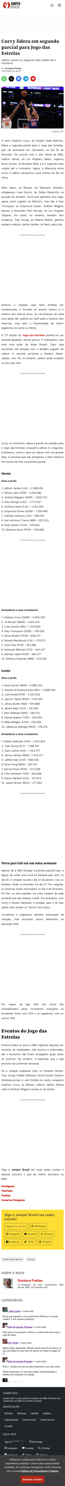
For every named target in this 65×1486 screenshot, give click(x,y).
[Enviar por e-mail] (33, 78)
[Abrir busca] (52, 5)
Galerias (47, 1413)
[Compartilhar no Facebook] (18, 78)
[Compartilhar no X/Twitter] (11, 78)
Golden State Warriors (13, 1259)
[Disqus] (32, 1344)
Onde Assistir (29, 1419)
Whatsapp (40, 1226)
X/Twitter (48, 1234)
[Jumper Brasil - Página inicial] (11, 5)
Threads (46, 1241)
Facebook (14, 1242)
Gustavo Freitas (13, 68)
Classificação (11, 1419)
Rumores (21, 1413)
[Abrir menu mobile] (59, 5)
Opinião (35, 1413)
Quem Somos (47, 1419)
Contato (9, 1426)
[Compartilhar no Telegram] (26, 78)
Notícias (31, 1259)
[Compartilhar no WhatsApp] (4, 78)
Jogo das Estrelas (33, 335)
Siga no (10, 1226)
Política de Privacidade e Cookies (39, 1471)
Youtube (32, 1234)
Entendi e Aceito (32, 1479)
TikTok (31, 1241)
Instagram (14, 1234)
